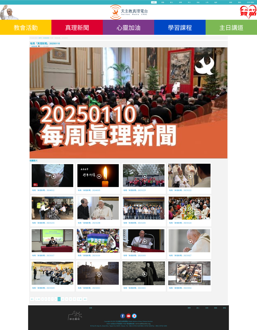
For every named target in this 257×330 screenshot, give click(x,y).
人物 (206, 2)
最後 (85, 299)
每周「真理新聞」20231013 (89, 288)
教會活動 (26, 27)
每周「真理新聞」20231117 (43, 255)
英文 (189, 2)
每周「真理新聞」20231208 (89, 222)
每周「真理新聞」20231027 (180, 255)
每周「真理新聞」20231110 (89, 255)
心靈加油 (128, 27)
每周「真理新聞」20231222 (180, 190)
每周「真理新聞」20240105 (89, 190)
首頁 (153, 2)
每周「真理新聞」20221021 (134, 288)
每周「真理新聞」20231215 (43, 222)
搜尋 (230, 2)
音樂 (180, 2)
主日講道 (231, 27)
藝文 (171, 2)
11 (66, 299)
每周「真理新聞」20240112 (43, 190)
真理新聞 (77, 27)
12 (70, 299)
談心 (198, 308)
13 (74, 299)
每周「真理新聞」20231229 (134, 190)
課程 (224, 308)
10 (62, 299)
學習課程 (180, 27)
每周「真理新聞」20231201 (134, 222)
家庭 (198, 2)
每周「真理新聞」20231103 (134, 255)
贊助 (239, 2)
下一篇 (79, 299)
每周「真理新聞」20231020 (43, 288)
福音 (215, 2)
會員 (90, 308)
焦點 (162, 2)
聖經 (215, 308)
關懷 (189, 308)
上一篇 (38, 299)
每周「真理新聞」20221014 (180, 288)
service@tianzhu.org (142, 324)
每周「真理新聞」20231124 (180, 222)
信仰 (206, 308)
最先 (32, 299)
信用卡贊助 (250, 2)
